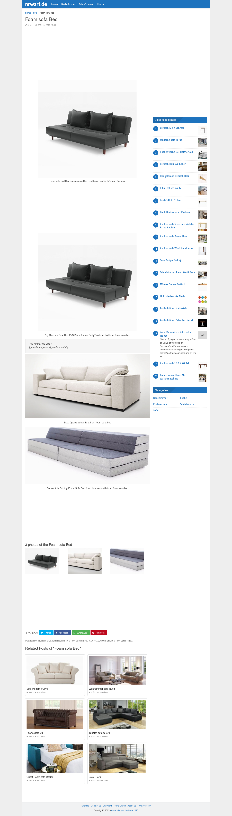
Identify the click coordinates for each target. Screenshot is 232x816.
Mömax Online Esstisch (172, 284)
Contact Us (96, 805)
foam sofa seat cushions (99, 641)
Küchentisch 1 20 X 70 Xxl (174, 363)
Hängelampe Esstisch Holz (174, 176)
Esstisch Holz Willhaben (173, 164)
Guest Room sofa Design (39, 777)
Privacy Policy (144, 805)
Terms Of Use (119, 805)
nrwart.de (36, 4)
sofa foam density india (121, 641)
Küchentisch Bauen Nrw (173, 236)
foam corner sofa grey (40, 641)
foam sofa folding (79, 641)
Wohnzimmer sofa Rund (102, 688)
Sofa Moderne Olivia (37, 688)
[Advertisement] (87, 53)
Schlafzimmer (86, 4)
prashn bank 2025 (129, 810)
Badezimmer (68, 4)
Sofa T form (95, 777)
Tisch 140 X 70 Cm (170, 200)
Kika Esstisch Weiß (170, 188)
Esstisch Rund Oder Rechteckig (177, 320)
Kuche (100, 4)
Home (54, 4)
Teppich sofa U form (100, 732)
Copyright (107, 805)
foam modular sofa (61, 641)
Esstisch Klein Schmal (172, 127)
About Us (132, 805)
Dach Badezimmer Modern (175, 212)
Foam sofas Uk (34, 732)
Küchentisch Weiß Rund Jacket (177, 248)
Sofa (29, 25)
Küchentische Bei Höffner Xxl (176, 151)
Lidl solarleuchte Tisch (172, 296)
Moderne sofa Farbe (171, 139)
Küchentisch (160, 404)
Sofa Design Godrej (170, 260)
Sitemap (85, 805)
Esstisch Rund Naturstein (174, 308)
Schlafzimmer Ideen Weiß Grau (177, 272)
